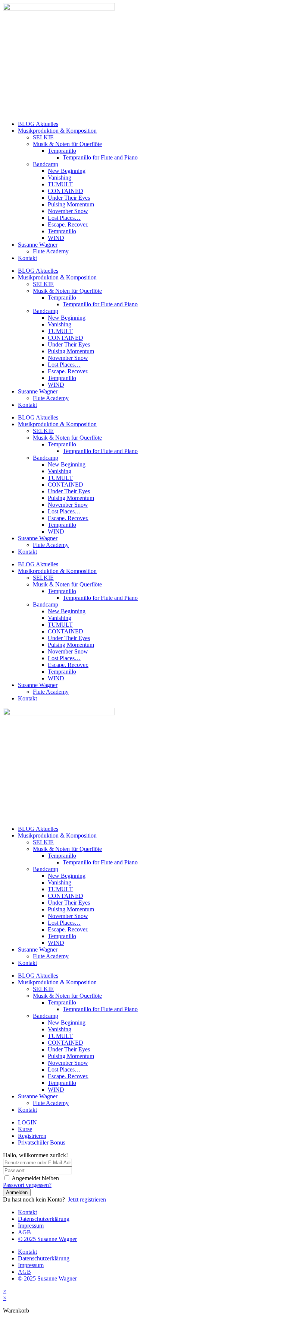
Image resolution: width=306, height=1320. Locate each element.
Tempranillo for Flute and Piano (100, 157)
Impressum (31, 1225)
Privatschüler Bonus (41, 1142)
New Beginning (66, 171)
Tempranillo (62, 151)
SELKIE (43, 137)
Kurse (25, 1129)
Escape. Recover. (68, 224)
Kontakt (27, 258)
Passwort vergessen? (27, 1185)
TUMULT (60, 184)
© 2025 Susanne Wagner (47, 1239)
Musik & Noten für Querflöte (67, 144)
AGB (24, 1232)
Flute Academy (51, 251)
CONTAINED (65, 191)
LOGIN (27, 1122)
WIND (56, 238)
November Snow (68, 211)
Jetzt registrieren (87, 1199)
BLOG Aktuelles (38, 124)
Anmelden (17, 1192)
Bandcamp (45, 164)
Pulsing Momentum (71, 204)
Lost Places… (64, 218)
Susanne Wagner (37, 244)
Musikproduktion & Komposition (57, 130)
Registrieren (32, 1136)
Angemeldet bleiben (35, 1178)
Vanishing (59, 177)
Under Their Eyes (69, 197)
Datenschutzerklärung (43, 1219)
